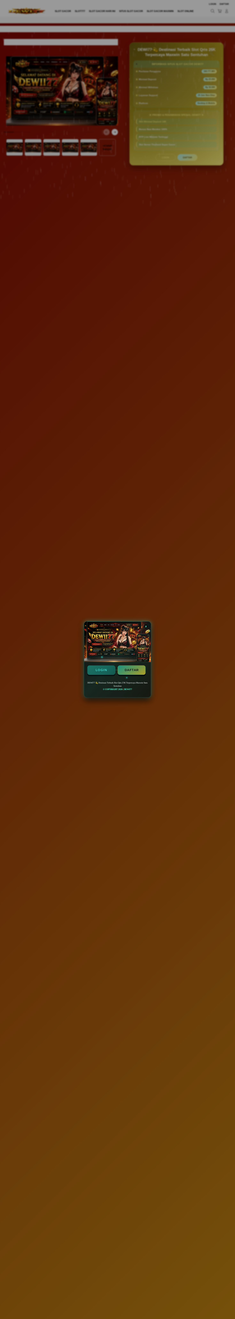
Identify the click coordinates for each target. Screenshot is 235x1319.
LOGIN (101, 670)
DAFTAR (132, 670)
